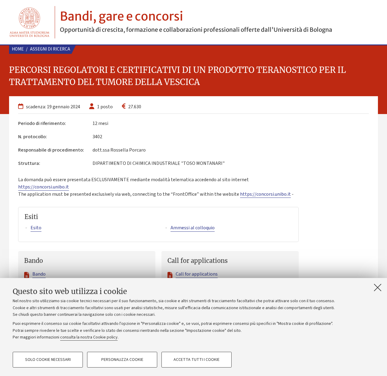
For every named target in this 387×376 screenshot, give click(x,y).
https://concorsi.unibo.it (43, 187)
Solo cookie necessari (48, 360)
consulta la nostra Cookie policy (89, 337)
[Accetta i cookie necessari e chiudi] (377, 287)
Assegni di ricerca (50, 49)
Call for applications (197, 274)
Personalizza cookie (122, 360)
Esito (36, 227)
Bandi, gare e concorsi (121, 16)
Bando (39, 274)
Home (18, 49)
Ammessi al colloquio (193, 227)
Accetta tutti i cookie (197, 360)
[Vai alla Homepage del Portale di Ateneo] (29, 22)
